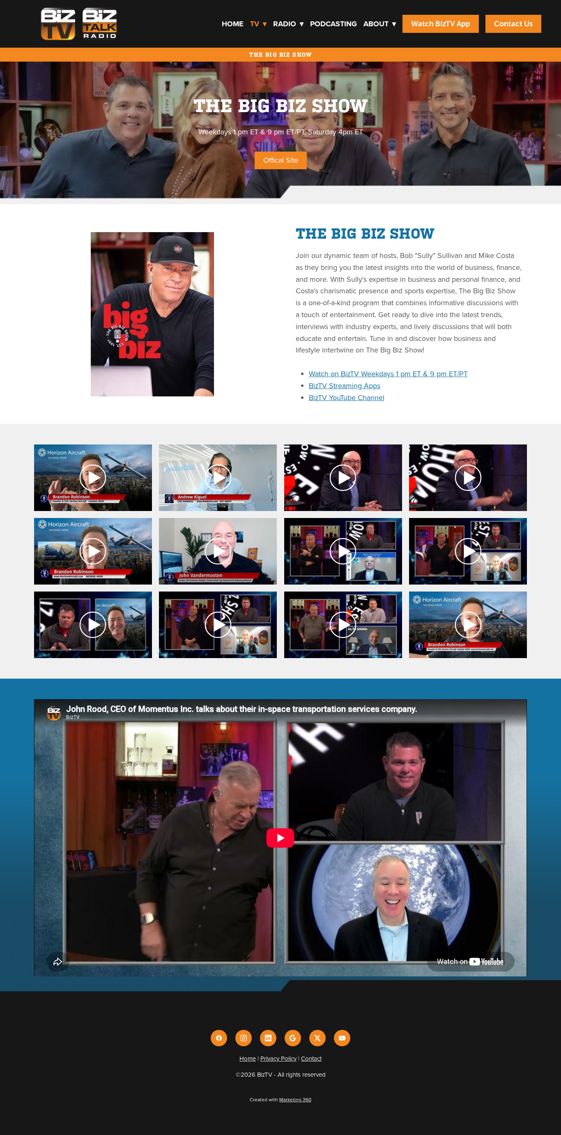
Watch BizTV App (440, 24)
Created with (280, 1099)
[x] (317, 1038)
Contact (311, 1058)
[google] (293, 1038)
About (379, 23)
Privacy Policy (278, 1058)
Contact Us (513, 24)
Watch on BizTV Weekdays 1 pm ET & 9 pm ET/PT (388, 373)
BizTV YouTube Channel (346, 397)
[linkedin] (268, 1038)
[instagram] (243, 1038)
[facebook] (219, 1038)
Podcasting (333, 23)
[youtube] (342, 1038)
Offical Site (280, 160)
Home (233, 23)
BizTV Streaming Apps (344, 385)
